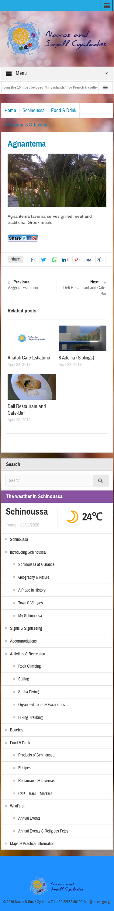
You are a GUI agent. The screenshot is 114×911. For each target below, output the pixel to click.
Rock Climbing (29, 666)
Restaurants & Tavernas (28, 125)
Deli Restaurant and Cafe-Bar (84, 288)
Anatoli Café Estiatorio (29, 358)
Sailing (23, 679)
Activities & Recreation (27, 654)
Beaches (16, 730)
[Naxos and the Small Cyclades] (57, 38)
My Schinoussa (30, 616)
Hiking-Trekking (30, 717)
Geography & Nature (33, 577)
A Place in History (32, 590)
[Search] (101, 480)
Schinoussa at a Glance (36, 564)
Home (10, 110)
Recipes (24, 768)
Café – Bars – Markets (35, 793)
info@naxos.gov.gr (97, 901)
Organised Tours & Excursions (41, 705)
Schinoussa (33, 110)
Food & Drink (63, 110)
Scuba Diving (28, 692)
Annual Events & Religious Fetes (43, 831)
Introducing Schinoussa (28, 552)
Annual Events (29, 818)
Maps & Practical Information (32, 844)
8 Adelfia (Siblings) (76, 358)
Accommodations (23, 641)
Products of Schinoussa (36, 755)
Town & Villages (30, 603)
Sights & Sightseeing (26, 628)
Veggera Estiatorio (23, 285)
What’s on (17, 806)
